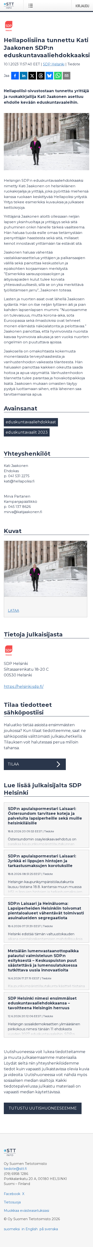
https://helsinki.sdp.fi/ (23, 686)
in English (30, 1229)
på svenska (49, 1229)
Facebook (12, 1194)
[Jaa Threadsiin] (41, 76)
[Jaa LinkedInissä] (23, 76)
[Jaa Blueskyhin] (49, 76)
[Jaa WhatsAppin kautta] (58, 76)
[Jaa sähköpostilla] (66, 76)
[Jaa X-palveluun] (32, 76)
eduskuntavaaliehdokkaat (31, 422)
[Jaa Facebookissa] (15, 76)
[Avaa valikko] (31, 5)
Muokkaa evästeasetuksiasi (26, 1210)
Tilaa (13, 764)
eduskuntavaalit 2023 (27, 432)
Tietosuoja (12, 1202)
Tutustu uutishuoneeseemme (43, 1108)
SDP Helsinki (53, 64)
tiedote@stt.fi (15, 1169)
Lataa (13, 610)
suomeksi (12, 1229)
